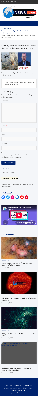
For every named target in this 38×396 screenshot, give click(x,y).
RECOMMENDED (8, 235)
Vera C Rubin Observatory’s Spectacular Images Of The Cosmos (16, 264)
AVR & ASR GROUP (25, 393)
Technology (5, 261)
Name (4, 126)
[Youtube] (23, 381)
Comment (5, 101)
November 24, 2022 (7, 338)
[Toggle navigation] (3, 23)
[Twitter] (20, 381)
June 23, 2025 (5, 268)
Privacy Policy (28, 385)
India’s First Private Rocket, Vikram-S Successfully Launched (16, 369)
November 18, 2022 (7, 373)
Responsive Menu (30, 2)
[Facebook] (15, 381)
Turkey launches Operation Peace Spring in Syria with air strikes (19, 83)
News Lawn (18, 385)
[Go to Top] (35, 387)
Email (3, 135)
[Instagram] (17, 381)
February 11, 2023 (6, 303)
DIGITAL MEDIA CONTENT (18, 390)
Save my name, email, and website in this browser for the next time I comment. (18, 156)
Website (4, 144)
